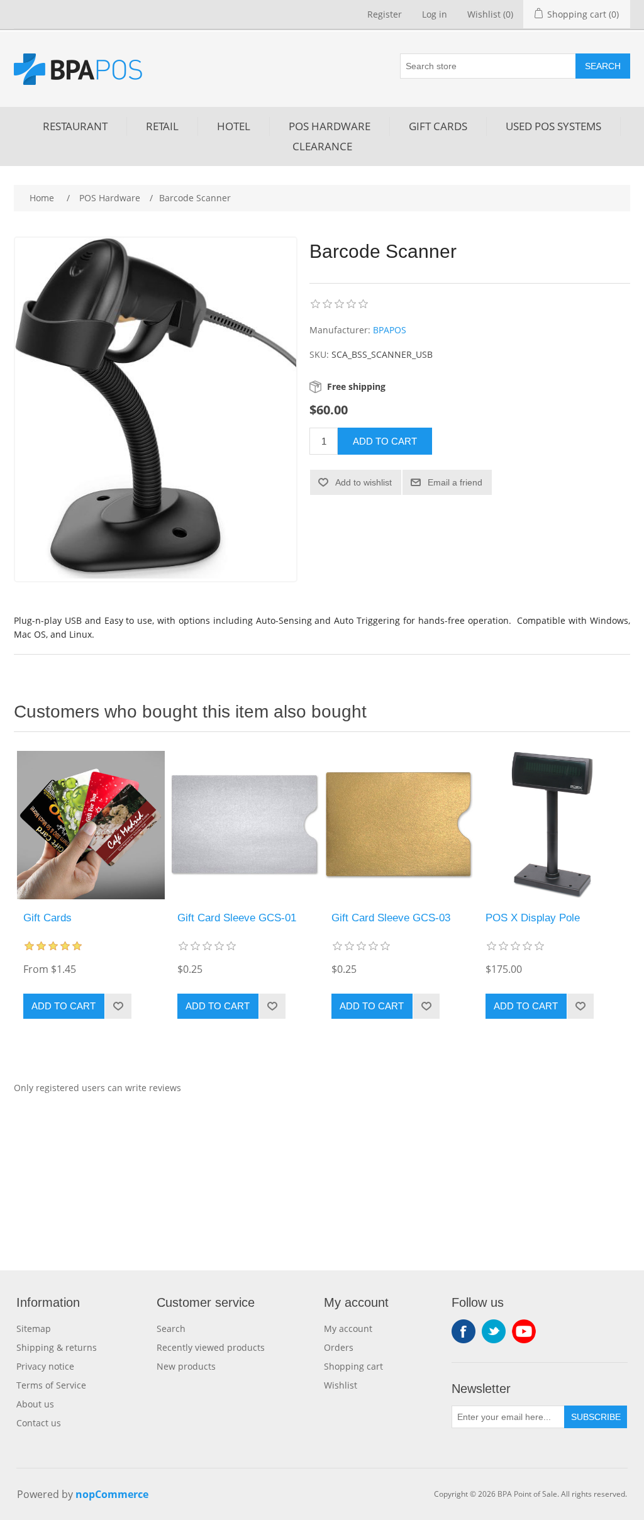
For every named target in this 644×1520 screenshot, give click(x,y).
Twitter (494, 1331)
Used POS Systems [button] (553, 126)
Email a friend (455, 482)
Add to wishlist (363, 482)
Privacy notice (45, 1366)
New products (186, 1366)
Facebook (463, 1331)
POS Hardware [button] (329, 126)
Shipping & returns (56, 1347)
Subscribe (596, 1417)
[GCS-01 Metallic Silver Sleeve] (245, 825)
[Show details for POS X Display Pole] (553, 825)
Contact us (38, 1423)
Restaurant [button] (75, 126)
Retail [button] (162, 126)
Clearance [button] (322, 146)
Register (384, 14)
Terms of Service (51, 1385)
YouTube (524, 1331)
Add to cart (385, 441)
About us (35, 1404)
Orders (338, 1347)
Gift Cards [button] (438, 126)
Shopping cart (353, 1366)
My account (348, 1328)
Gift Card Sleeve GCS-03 (390, 918)
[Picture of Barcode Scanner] (155, 408)
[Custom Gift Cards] (91, 825)
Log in (434, 14)
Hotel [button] (233, 126)
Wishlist (340, 1385)
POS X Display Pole (533, 918)
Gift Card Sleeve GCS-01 (236, 918)
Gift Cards (47, 918)
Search (603, 66)
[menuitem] (75, 126)
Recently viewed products (211, 1347)
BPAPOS (389, 330)
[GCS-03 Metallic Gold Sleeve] (399, 825)
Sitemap (33, 1328)
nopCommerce (111, 1494)
